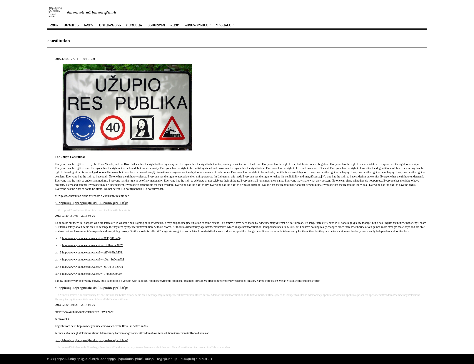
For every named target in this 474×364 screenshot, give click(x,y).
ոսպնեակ (134, 25)
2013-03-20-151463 (66, 215)
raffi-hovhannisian (219, 347)
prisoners (375, 295)
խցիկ (89, 25)
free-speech (275, 295)
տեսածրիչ (156, 25)
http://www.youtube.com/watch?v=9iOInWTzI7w (84, 311)
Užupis (63, 210)
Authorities (260, 295)
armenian (201, 347)
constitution (236, 295)
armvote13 (65, 347)
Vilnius (109, 210)
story (131, 295)
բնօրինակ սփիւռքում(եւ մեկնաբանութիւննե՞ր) (91, 203)
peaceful (175, 295)
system (164, 295)
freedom (98, 210)
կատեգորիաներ (198, 25)
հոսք (54, 25)
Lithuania (121, 210)
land (88, 210)
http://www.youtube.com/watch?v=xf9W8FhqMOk (92, 252)
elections (415, 295)
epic (138, 295)
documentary (88, 295)
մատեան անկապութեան (91, 11)
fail (145, 295)
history (60, 299)
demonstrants (220, 295)
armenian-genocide (148, 347)
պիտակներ (224, 25)
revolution (188, 295)
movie (75, 295)
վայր (174, 25)
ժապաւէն (71, 25)
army (207, 295)
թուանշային (110, 25)
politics (328, 295)
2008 (249, 295)
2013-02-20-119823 (66, 304)
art (130, 210)
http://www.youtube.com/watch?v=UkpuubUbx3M (92, 273)
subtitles (121, 295)
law (175, 347)
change (153, 295)
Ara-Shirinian (106, 295)
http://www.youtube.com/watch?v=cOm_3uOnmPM (93, 259)
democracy (315, 295)
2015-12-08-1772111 (67, 58)
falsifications (112, 299)
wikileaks (301, 295)
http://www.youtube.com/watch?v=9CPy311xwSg (91, 238)
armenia (81, 347)
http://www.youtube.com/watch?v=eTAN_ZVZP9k (92, 266)
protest (78, 299)
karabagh (93, 347)
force (199, 295)
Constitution (77, 210)
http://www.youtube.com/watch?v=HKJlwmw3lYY (92, 245)
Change (289, 295)
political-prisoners (357, 295)
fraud (99, 299)
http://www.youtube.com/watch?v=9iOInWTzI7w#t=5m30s (112, 326)
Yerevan (89, 299)
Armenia (64, 295)
